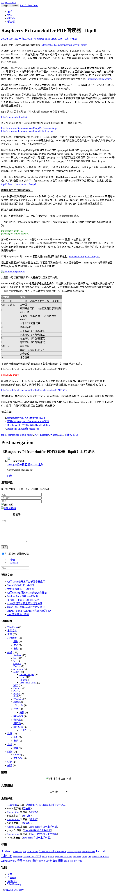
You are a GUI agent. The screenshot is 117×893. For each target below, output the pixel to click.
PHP (15, 691)
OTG (34, 856)
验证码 (16, 514)
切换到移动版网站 (13, 890)
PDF (36, 435)
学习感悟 (18, 716)
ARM (15, 851)
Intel (93, 851)
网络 (9, 751)
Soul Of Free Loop (29, 5)
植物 (15, 641)
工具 (60, 39)
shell (15, 696)
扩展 (30, 861)
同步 (15, 861)
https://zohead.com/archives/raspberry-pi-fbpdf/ (64, 45)
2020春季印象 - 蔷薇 (18, 614)
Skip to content (8, 2)
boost (16, 658)
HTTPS (23, 730)
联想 (71, 861)
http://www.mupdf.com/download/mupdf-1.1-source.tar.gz (29, 128)
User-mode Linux (28, 682)
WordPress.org (14, 884)
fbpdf (3, 435)
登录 (9, 874)
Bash (24, 852)
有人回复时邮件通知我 (16, 553)
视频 (80, 861)
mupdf (30, 435)
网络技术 (18, 727)
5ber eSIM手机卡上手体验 (21, 585)
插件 (35, 860)
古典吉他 (12, 630)
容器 (19, 860)
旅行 (9, 15)
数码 (9, 733)
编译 (75, 435)
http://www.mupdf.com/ (99, 79)
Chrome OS (60, 851)
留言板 (11, 21)
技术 (9, 11)
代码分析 (18, 705)
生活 (15, 645)
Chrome (17, 663)
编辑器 (66, 861)
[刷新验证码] (8, 508)
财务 (9, 761)
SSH (79, 856)
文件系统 (42, 861)
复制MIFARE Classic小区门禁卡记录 (46, 805)
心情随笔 (12, 638)
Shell (75, 856)
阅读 (9, 765)
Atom (20, 852)
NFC (15, 685)
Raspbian (44, 435)
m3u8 (15, 856)
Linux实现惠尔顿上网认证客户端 (24, 603)
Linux (53, 39)
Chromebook (47, 851)
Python (16, 693)
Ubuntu (23, 680)
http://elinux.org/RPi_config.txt (84, 256)
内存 (11, 861)
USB (89, 856)
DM (79, 852)
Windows (18, 699)
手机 (15, 737)
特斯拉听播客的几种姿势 (20, 589)
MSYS (19, 856)
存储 (15, 709)
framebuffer (13, 435)
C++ (15, 660)
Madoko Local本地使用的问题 (23, 596)
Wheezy (54, 435)
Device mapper (27, 674)
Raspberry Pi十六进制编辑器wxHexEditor (28, 425)
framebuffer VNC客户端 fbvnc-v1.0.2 (26, 418)
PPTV (44, 856)
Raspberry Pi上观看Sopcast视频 (23, 428)
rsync (57, 856)
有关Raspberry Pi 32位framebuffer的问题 (28, 421)
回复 (9, 476)
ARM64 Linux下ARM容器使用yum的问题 (29, 611)
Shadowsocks (65, 856)
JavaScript (18, 669)
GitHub (11, 18)
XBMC (17, 701)
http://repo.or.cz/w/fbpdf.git (14, 117)
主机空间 (18, 758)
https (89, 852)
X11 (61, 435)
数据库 (17, 720)
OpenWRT (27, 856)
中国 (15, 748)
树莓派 (73, 39)
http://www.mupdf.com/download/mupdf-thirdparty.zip (27, 131)
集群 (22, 712)
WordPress (12, 627)
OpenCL (17, 688)
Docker (17, 666)
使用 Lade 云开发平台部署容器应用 (26, 581)
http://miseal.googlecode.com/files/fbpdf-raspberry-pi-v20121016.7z (34, 390)
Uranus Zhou (43, 39)
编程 (61, 860)
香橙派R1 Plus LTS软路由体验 (23, 600)
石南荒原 (12, 805)
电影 (15, 648)
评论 (12, 881)
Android (17, 655)
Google (17, 754)
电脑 (15, 740)
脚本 (75, 861)
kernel (22, 677)
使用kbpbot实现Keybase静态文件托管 (27, 592)
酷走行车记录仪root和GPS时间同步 (26, 607)
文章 (12, 877)
